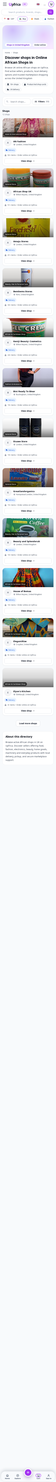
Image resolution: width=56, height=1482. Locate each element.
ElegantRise (20, 641)
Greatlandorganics (23, 491)
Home (7, 52)
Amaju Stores (20, 241)
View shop (26, 161)
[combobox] (24, 12)
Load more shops (28, 723)
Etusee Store (20, 441)
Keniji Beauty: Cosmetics (27, 341)
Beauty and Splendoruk (26, 541)
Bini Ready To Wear (24, 391)
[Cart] (51, 4)
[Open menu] (5, 4)
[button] (18, 1476)
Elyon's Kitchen (21, 691)
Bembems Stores (22, 291)
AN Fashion (19, 141)
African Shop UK (22, 191)
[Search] (50, 12)
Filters (43, 101)
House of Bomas (22, 591)
